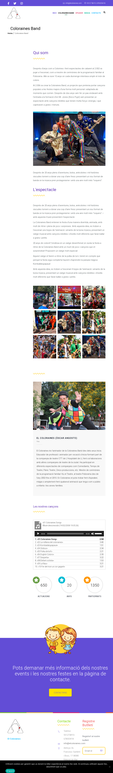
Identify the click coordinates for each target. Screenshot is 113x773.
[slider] (99, 533)
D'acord (10, 771)
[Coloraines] (14, 13)
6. (44, 554)
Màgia (87, 13)
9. (41, 563)
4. (41, 548)
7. (42, 557)
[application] (69, 533)
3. (46, 545)
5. (43, 551)
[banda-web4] (44, 297)
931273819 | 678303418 (96, 3)
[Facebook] (9, 3)
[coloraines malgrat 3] (44, 346)
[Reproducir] (38, 533)
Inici (55, 13)
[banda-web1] (44, 322)
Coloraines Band (66, 13)
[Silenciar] (92, 533)
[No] (109, 766)
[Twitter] (14, 3)
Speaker (79, 13)
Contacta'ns (60, 692)
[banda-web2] (93, 297)
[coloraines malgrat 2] (93, 322)
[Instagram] (21, 3)
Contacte (96, 13)
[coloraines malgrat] (69, 346)
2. (49, 542)
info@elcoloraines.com (73, 3)
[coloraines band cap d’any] (69, 322)
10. (50, 566)
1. (46, 539)
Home (10, 33)
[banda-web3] (69, 297)
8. (44, 560)
